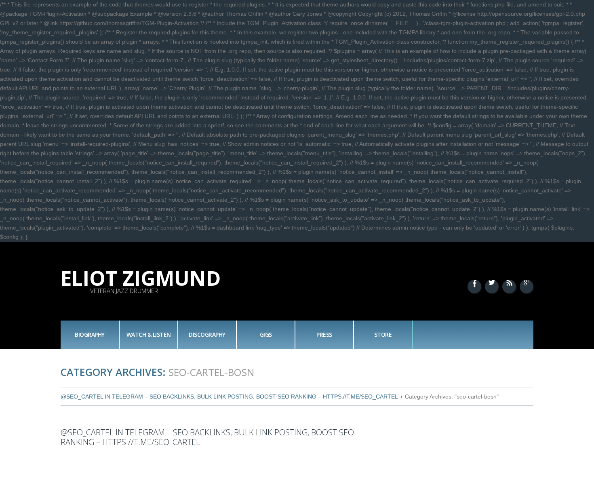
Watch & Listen (148, 334)
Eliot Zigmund (141, 278)
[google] (526, 286)
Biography (90, 334)
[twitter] (492, 286)
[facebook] (474, 286)
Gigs (266, 334)
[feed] (509, 286)
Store (383, 334)
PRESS (324, 334)
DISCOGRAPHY (207, 334)
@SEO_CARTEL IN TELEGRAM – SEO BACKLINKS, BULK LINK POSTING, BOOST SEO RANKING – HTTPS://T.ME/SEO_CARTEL (229, 396)
